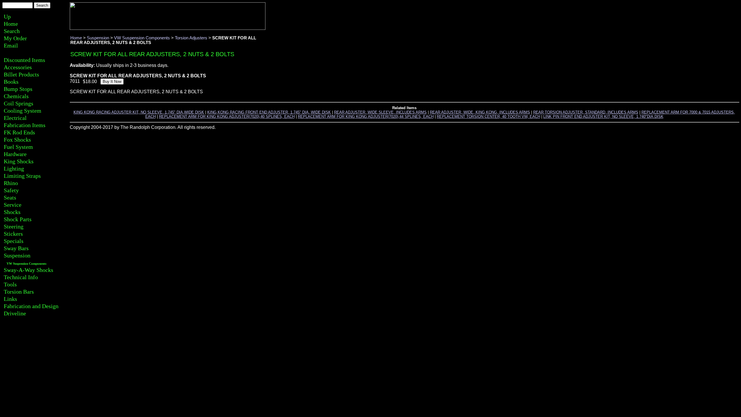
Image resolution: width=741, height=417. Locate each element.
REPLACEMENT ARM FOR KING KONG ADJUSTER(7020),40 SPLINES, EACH (227, 116)
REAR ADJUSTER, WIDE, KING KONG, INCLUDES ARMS (480, 112)
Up (7, 16)
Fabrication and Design (31, 306)
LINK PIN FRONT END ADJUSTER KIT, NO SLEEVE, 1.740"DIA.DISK (603, 116)
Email (11, 45)
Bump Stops (18, 89)
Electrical (15, 118)
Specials (13, 241)
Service (12, 205)
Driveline (15, 313)
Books (11, 81)
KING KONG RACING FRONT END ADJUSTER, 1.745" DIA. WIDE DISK (269, 112)
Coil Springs (18, 103)
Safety (11, 190)
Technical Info (21, 277)
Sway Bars (16, 248)
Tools (10, 284)
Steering (13, 226)
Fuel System (18, 147)
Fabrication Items (24, 125)
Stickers (13, 234)
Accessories (18, 67)
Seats (10, 197)
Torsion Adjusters (191, 38)
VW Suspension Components (26, 263)
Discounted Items (24, 60)
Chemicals (16, 96)
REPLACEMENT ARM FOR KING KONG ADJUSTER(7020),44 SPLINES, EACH (366, 116)
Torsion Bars (19, 291)
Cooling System (22, 110)
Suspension (17, 255)
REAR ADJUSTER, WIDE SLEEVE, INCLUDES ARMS (380, 112)
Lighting (14, 168)
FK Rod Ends (19, 132)
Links (10, 299)
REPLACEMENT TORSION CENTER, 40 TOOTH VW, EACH (488, 116)
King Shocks (19, 161)
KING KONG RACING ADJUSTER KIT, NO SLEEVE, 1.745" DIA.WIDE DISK (139, 112)
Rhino (11, 183)
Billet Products (21, 74)
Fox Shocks (17, 139)
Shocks (12, 212)
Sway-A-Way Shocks (28, 270)
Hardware (15, 154)
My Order (15, 38)
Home (11, 24)
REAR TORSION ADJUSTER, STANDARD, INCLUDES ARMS (585, 112)
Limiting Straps (22, 176)
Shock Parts (18, 219)
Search (12, 31)
